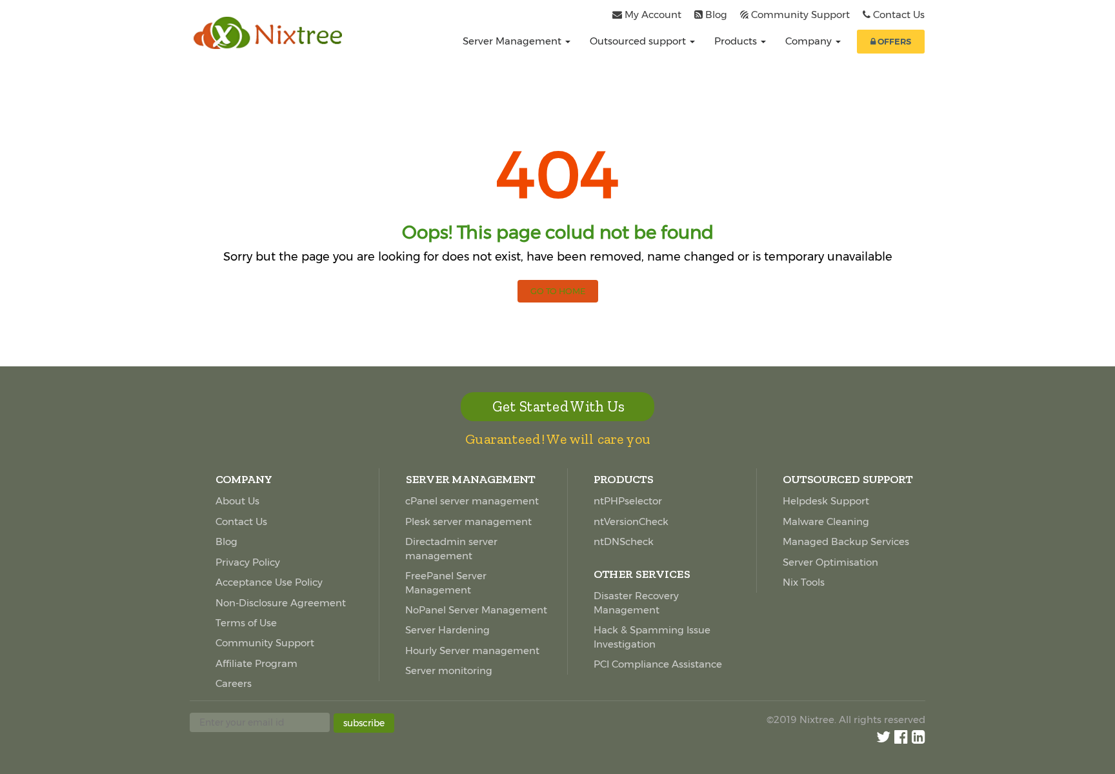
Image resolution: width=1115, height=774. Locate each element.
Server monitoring (448, 670)
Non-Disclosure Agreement (281, 603)
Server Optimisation (830, 562)
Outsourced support (639, 41)
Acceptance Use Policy (269, 582)
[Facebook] (901, 737)
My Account (653, 14)
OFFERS (893, 41)
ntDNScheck (624, 541)
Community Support (800, 14)
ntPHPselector (628, 501)
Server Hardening (447, 630)
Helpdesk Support (826, 501)
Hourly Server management (472, 650)
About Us (237, 501)
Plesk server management (468, 521)
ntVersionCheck (631, 521)
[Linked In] (918, 737)
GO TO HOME (557, 291)
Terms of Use (246, 623)
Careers (234, 683)
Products (736, 41)
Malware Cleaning (826, 521)
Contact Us (899, 14)
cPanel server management (472, 501)
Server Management (513, 41)
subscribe (364, 723)
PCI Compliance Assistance (658, 664)
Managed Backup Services (846, 541)
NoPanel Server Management (476, 610)
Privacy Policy (248, 562)
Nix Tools (804, 582)
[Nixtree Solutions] (274, 33)
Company (809, 41)
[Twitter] (883, 737)
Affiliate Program (256, 663)
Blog (716, 14)
